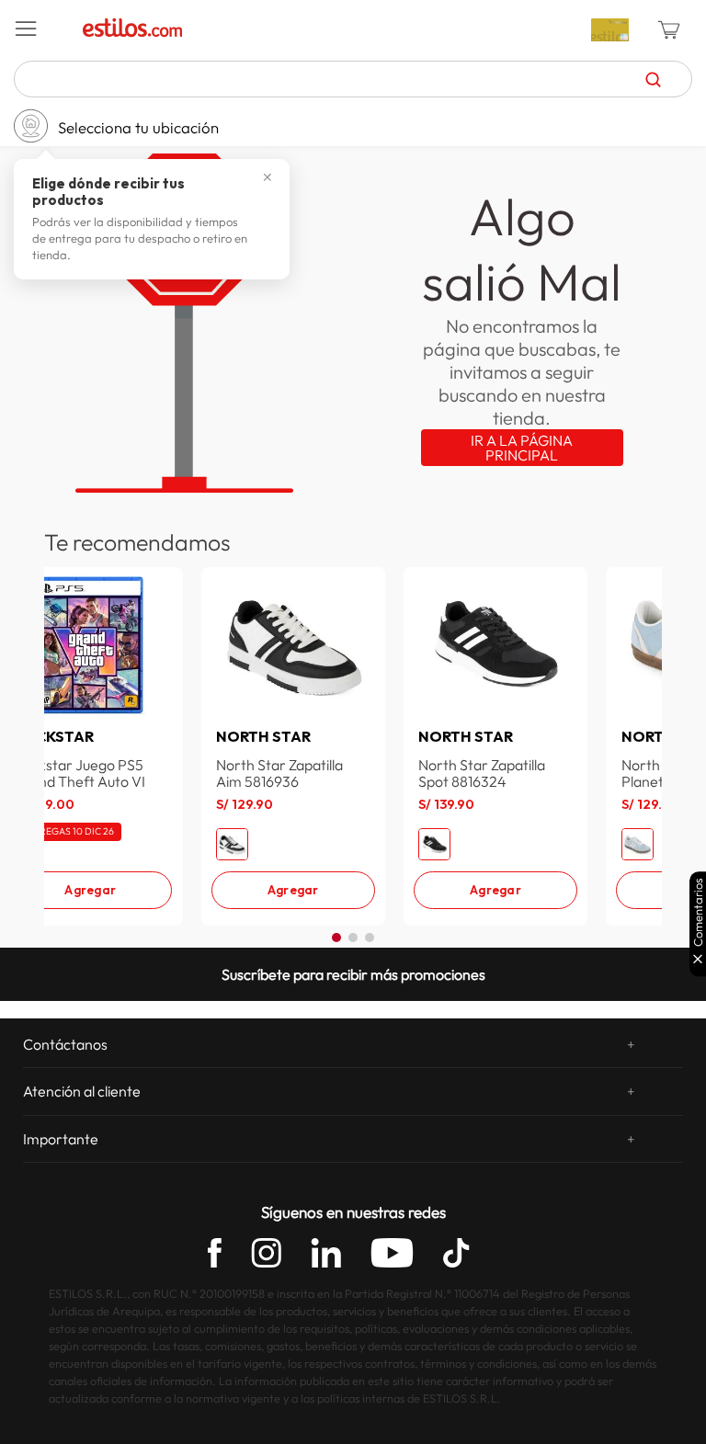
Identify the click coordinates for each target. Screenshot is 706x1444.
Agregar (90, 889)
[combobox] (352, 79)
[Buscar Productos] (653, 79)
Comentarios (698, 913)
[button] (42, 29)
